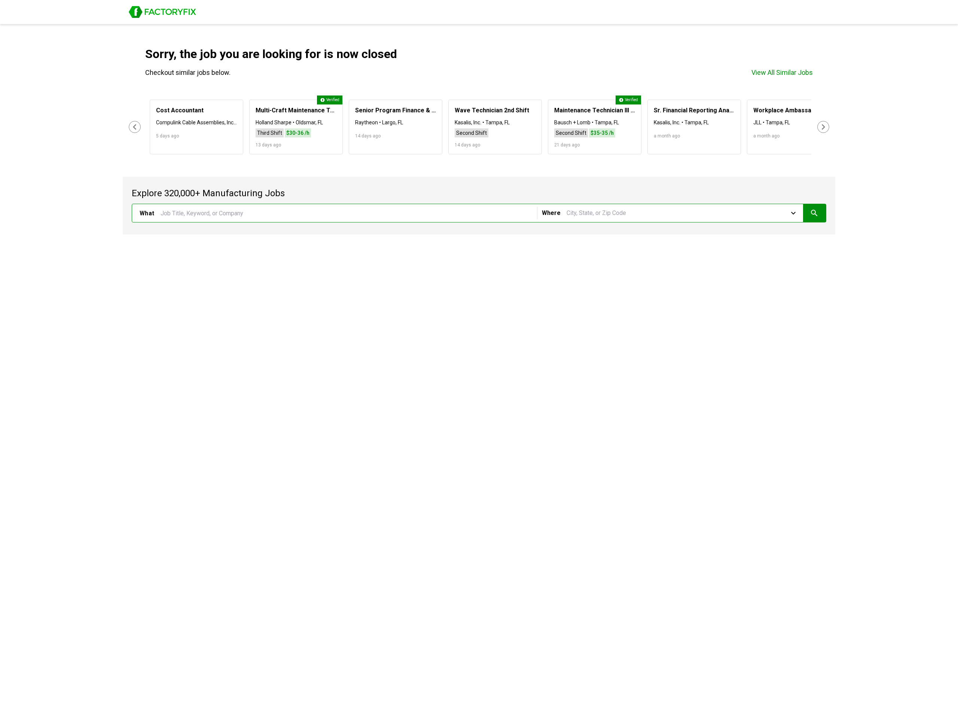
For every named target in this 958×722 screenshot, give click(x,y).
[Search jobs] (814, 213)
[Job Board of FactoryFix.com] (162, 12)
